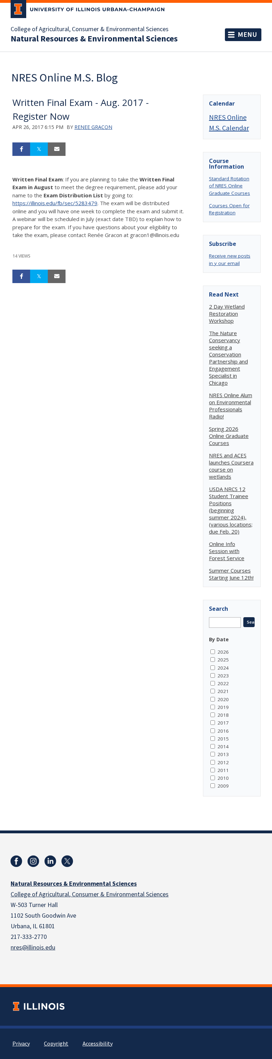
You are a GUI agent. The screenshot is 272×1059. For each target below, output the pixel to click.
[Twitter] (67, 861)
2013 (223, 754)
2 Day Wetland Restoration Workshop (227, 313)
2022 (223, 683)
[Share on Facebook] (21, 149)
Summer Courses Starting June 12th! (231, 574)
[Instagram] (33, 861)
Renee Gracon (93, 127)
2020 (223, 699)
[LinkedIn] (50, 861)
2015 (223, 739)
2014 (223, 746)
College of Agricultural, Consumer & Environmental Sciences (90, 29)
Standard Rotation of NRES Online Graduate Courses (229, 185)
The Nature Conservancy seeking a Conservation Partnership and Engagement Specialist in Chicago (228, 357)
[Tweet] (39, 149)
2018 (223, 715)
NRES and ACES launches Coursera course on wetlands (231, 466)
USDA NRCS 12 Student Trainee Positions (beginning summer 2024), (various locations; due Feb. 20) (231, 510)
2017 (223, 723)
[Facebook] (16, 861)
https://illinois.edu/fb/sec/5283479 (54, 203)
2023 (223, 675)
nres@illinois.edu (33, 947)
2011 (223, 770)
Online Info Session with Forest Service (226, 551)
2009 (223, 786)
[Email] (57, 149)
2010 (223, 778)
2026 (223, 652)
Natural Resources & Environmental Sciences (94, 39)
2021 (223, 691)
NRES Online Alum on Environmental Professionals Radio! (230, 406)
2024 (223, 668)
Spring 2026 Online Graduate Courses (229, 435)
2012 (223, 762)
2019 (223, 707)
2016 (223, 731)
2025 (223, 660)
